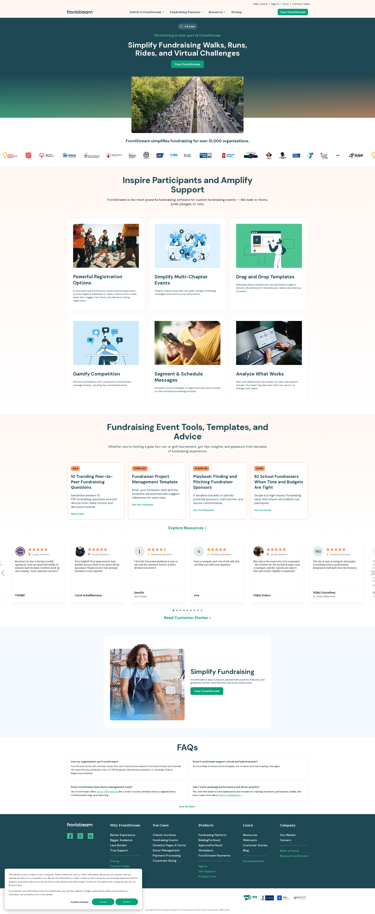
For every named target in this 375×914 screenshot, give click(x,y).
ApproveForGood (210, 845)
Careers (285, 840)
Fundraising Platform (212, 835)
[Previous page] (2, 573)
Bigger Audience (121, 840)
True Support (119, 850)
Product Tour (207, 876)
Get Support (207, 871)
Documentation (253, 861)
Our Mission (288, 835)
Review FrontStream (294, 856)
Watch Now (77, 513)
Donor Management (166, 850)
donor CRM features (107, 791)
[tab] (173, 610)
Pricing (114, 861)
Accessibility (212, 910)
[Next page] (372, 573)
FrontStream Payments (214, 855)
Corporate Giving (164, 861)
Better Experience (122, 835)
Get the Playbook (203, 510)
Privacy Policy (188, 910)
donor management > (230, 795)
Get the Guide (262, 510)
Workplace (205, 850)
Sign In (275, 4)
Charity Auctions (164, 835)
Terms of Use (200, 910)
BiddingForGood (209, 840)
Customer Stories (255, 845)
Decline (126, 902)
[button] (147, 12)
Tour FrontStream (293, 12)
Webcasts (250, 840)
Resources (250, 835)
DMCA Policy (224, 910)
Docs (286, 4)
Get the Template (142, 504)
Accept (103, 902)
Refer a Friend (289, 851)
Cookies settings (79, 902)
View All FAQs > (187, 806)
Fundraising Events (165, 840)
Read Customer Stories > (187, 617)
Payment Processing (167, 855)
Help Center (260, 4)
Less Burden (118, 845)
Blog (246, 850)
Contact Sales (120, 866)
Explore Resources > (187, 527)
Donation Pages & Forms (169, 845)
